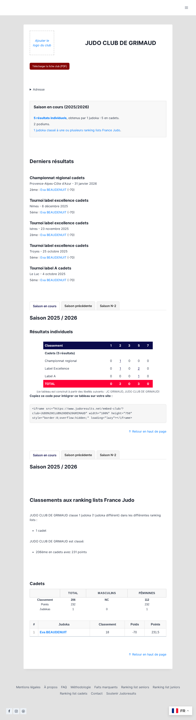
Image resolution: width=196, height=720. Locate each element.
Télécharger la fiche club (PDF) (49, 66)
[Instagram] (16, 711)
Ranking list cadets (73, 693)
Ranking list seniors (135, 687)
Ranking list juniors (166, 687)
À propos (50, 687)
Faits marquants (106, 687)
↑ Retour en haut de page (147, 431)
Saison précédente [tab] (78, 306)
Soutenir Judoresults (121, 693)
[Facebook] (9, 711)
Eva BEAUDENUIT (53, 190)
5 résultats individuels (50, 118)
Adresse (39, 89)
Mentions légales (28, 687)
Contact (97, 693)
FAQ (64, 687)
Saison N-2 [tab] (108, 306)
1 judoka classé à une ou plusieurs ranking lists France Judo (77, 130)
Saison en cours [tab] (44, 306)
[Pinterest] (23, 711)
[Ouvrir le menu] (186, 8)
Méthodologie (81, 687)
